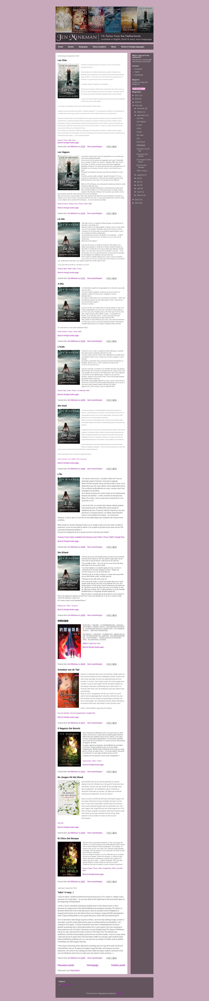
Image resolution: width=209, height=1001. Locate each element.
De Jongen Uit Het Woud (70, 777)
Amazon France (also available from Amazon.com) (77, 537)
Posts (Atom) (74, 970)
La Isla (61, 219)
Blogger (119, 993)
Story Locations (99, 47)
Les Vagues (64, 152)
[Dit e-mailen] (107, 147)
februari (140, 195)
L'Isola (61, 347)
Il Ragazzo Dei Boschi (69, 728)
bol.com (60, 823)
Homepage (92, 965)
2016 (137, 99)
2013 (137, 200)
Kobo (73, 140)
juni (138, 182)
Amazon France (63, 204)
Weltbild (73, 459)
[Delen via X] (111, 147)
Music (113, 47)
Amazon (60, 140)
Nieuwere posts (66, 965)
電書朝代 (85, 643)
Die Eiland (63, 552)
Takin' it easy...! (66, 892)
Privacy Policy (66, 984)
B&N (70, 140)
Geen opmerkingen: (95, 146)
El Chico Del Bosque (68, 838)
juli (138, 178)
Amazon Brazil (62, 331)
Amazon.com (73, 204)
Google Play (119, 537)
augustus (140, 175)
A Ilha (61, 284)
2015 (137, 102)
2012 (137, 203)
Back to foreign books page (68, 143)
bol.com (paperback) (78, 713)
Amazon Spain (62, 268)
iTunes (66, 140)
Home (60, 47)
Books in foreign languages (132, 47)
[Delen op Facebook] (113, 147)
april (139, 188)
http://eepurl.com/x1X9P (141, 62)
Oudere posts (118, 965)
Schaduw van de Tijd (68, 669)
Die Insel (62, 405)
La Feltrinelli (81, 390)
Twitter (137, 72)
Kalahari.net (61, 606)
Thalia (77, 459)
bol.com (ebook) (63, 713)
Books (71, 47)
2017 (137, 95)
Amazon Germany (62, 459)
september (141, 115)
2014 (137, 105)
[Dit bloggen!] (109, 147)
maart (139, 192)
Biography (83, 47)
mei (138, 185)
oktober (140, 112)
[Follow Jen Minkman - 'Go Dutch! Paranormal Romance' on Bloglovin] (138, 90)
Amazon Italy (62, 390)
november (141, 108)
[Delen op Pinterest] (116, 147)
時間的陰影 (63, 621)
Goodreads (138, 75)
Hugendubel (83, 459)
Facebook (138, 69)
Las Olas (62, 60)
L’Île (60, 474)
